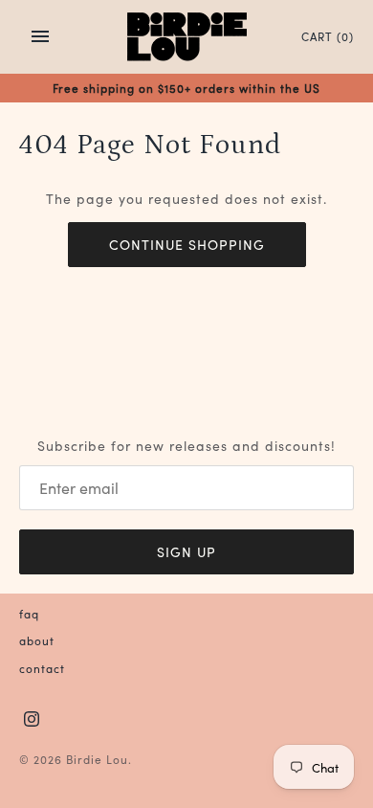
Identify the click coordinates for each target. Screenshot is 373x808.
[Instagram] (31, 719)
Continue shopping (187, 244)
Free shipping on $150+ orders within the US (186, 87)
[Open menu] (40, 36)
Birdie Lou (97, 759)
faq (29, 613)
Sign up (186, 551)
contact (42, 668)
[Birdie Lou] (187, 36)
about (37, 640)
